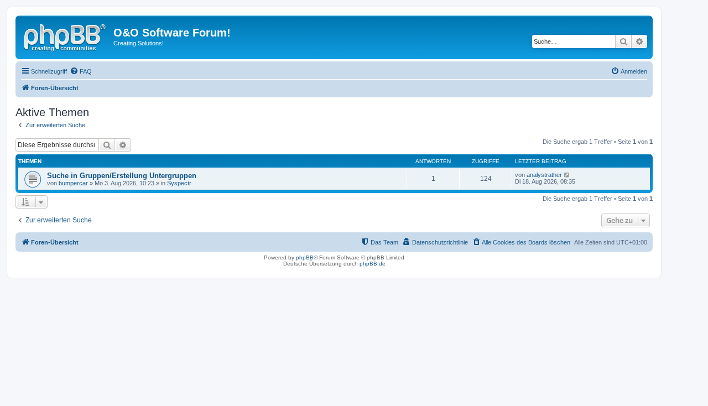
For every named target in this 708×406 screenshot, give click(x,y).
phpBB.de (373, 264)
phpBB (305, 257)
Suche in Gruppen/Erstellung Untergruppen (121, 175)
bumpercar (73, 183)
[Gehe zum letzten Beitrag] (567, 174)
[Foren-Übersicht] (65, 36)
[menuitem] (81, 71)
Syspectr (179, 183)
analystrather (544, 174)
